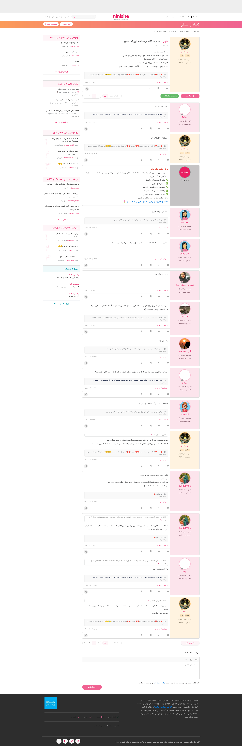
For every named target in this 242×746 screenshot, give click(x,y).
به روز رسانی (190, 642)
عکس (174, 17)
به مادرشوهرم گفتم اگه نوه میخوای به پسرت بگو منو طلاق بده (65, 140)
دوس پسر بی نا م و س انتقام (68, 89)
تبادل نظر (191, 17)
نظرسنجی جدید (51, 24)
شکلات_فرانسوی (69, 145)
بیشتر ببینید (62, 71)
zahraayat (70, 240)
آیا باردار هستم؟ (73, 296)
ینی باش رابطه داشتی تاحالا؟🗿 (66, 92)
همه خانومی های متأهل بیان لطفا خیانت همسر (62, 110)
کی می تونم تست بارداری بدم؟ (68, 287)
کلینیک (182, 17)
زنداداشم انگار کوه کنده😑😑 (68, 164)
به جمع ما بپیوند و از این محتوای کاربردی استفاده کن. (147, 201)
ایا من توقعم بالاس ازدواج (69, 256)
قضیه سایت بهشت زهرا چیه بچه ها (66, 100)
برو (105, 96)
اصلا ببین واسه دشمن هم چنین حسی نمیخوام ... (61, 113)
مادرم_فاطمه (70, 260)
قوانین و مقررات (113, 726)
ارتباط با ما (98, 726)
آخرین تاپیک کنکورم (72, 51)
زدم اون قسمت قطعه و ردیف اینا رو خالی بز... (62, 103)
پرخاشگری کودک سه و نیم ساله (68, 277)
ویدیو (167, 17)
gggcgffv (75, 65)
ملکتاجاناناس (75, 46)
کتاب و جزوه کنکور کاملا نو (70, 42)
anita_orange (74, 188)
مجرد (77, 61)
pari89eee (75, 56)
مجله (198, 17)
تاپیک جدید (67, 24)
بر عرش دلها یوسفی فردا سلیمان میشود (67, 235)
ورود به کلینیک (62, 303)
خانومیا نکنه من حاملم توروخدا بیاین (142, 41)
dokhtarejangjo (73, 201)
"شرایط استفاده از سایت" (163, 707)
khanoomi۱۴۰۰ (69, 158)
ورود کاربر (54, 17)
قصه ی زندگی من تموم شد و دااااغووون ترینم (68, 152)
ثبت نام (45, 17)
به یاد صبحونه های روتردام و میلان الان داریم (63, 184)
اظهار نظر (189, 96)
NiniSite (185, 180)
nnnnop (71, 168)
